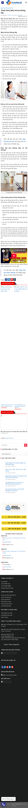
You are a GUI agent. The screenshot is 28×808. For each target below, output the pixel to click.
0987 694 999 (7, 542)
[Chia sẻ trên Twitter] (9, 279)
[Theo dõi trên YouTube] (12, 667)
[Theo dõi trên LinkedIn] (10, 667)
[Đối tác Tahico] (12, 507)
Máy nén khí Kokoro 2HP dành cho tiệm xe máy (7, 405)
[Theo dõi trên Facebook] (2, 667)
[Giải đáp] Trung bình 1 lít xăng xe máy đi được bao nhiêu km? (16, 476)
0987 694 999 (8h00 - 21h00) (17, 517)
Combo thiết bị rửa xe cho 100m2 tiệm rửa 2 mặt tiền (20, 406)
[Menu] (2, 2)
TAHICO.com (19, 15)
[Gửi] (25, 445)
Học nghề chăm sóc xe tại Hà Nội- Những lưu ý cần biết (14, 489)
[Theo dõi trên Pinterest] (7, 667)
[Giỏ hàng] (26, 2)
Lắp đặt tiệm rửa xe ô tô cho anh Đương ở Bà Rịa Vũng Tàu (14, 483)
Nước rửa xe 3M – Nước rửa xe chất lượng (15, 470)
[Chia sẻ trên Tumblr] (14, 279)
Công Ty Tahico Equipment (11, 644)
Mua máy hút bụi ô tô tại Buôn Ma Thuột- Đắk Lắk (14, 431)
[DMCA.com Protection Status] (9, 675)
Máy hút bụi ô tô (7, 8)
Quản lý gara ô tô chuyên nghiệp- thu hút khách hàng (15, 463)
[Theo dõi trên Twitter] (5, 667)
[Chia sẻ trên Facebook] (6, 279)
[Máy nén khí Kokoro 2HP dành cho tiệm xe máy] (7, 345)
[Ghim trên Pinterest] (11, 279)
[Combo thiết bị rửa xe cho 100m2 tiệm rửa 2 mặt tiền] (20, 345)
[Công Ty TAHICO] (14, 2)
